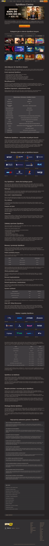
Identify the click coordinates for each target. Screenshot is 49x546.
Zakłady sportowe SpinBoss (10, 498)
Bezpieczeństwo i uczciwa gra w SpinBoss (12, 505)
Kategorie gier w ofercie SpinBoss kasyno (12, 487)
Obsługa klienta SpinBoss (9, 507)
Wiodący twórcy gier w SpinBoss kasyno (11, 494)
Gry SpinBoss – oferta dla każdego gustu (12, 496)
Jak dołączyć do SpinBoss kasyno (10, 489)
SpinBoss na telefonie (9, 503)
